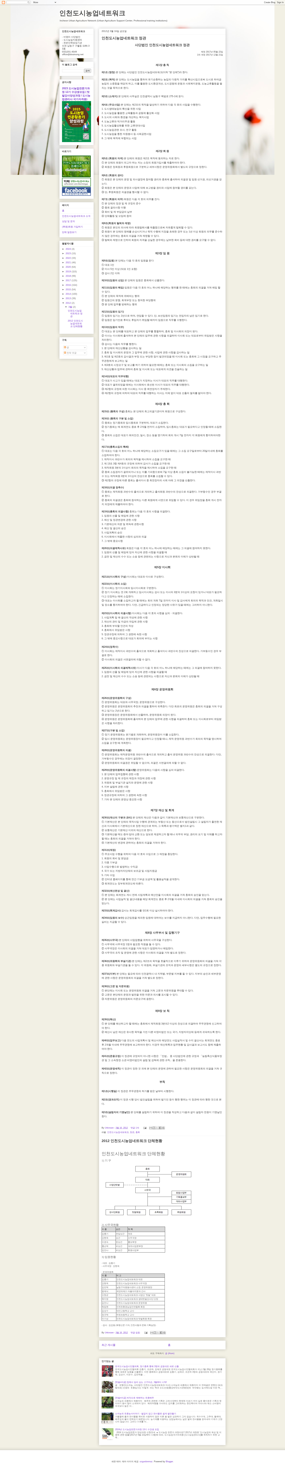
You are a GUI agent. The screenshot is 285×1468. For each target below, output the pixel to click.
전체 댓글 (71, 352)
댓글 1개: (135, 1128)
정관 (132, 1132)
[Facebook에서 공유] (160, 1128)
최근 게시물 (108, 1345)
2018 (69, 276)
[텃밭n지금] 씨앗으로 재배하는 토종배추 (134, 1398)
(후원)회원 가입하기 (72, 226)
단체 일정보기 (69, 232)
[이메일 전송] (144, 1128)
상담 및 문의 (68, 221)
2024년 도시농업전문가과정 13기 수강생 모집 (137, 1429)
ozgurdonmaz (146, 1461)
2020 (69, 267)
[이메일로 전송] (150, 1128)
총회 (138, 1132)
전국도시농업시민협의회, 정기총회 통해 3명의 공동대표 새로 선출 (147, 1366)
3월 (70, 307)
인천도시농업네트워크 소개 (76, 216)
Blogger (169, 1461)
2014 (69, 294)
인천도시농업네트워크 (92, 13)
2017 (69, 280)
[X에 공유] (157, 1128)
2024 (69, 249)
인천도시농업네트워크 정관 (124, 38)
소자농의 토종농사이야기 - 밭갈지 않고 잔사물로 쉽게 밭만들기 (145, 1413)
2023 (69, 253)
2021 (69, 262)
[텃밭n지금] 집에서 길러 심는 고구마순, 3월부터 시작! (141, 1382)
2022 (69, 258)
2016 (69, 285)
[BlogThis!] (154, 1128)
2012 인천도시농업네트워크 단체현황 (132, 1141)
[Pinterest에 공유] (163, 1128)
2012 (69, 303)
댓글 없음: (136, 1332)
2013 (69, 298)
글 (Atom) (169, 1353)
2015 (69, 289)
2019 (69, 271)
